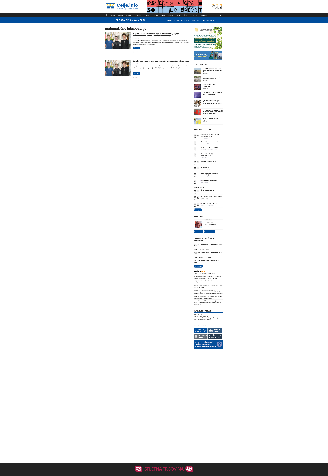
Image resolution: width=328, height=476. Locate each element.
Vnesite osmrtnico (209, 231)
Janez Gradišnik (210, 225)
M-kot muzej (205, 167)
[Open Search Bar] (220, 15)
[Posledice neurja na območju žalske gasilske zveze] (197, 79)
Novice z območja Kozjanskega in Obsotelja (206, 318)
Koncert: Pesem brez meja (209, 180)
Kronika (178, 15)
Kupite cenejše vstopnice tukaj (202, 319)
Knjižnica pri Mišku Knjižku (209, 203)
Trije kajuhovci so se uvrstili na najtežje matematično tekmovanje (161, 61)
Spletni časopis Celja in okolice (106, 15)
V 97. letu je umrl (208, 222)
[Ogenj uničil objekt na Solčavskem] (197, 87)
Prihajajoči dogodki (203, 130)
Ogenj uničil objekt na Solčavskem (209, 85)
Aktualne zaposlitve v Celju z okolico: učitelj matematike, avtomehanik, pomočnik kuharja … (212, 103)
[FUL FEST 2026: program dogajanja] (197, 121)
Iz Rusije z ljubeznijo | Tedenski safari (204, 273)
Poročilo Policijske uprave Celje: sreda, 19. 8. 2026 (207, 261)
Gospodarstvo (139, 15)
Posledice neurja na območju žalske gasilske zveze (211, 77)
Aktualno (128, 15)
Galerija (120, 15)
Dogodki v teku (199, 187)
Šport (185, 15)
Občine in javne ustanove (201, 316)
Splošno (170, 15)
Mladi (163, 15)
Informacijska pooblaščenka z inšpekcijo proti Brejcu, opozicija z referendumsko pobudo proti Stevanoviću (207, 302)
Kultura (148, 15)
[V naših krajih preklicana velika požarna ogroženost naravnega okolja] (197, 71)
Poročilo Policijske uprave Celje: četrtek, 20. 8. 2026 (208, 253)
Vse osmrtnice (198, 231)
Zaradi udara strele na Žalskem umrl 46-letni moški (212, 93)
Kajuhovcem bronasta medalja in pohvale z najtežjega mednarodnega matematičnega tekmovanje (156, 34)
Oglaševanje (203, 15)
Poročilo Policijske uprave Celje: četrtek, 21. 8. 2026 (208, 244)
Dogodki (112, 15)
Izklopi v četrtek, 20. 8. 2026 (202, 257)
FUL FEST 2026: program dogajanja (210, 119)
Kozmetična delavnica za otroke (210, 142)
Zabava (156, 15)
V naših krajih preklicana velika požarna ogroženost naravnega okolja (212, 70)
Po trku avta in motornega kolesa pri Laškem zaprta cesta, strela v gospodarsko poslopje (213, 111)
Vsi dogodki (197, 210)
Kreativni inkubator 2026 (208, 161)
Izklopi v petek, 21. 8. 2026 (201, 249)
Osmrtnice (194, 15)
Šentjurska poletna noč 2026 (209, 148)
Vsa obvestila (198, 266)
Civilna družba (198, 314)
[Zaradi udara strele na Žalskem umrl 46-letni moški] (197, 95)
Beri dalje (136, 48)
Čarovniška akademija (207, 190)
